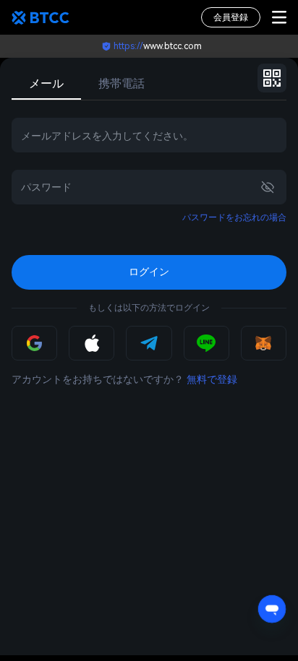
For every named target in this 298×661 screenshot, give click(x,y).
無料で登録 (212, 379)
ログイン (149, 271)
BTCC (40, 17)
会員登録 (230, 17)
